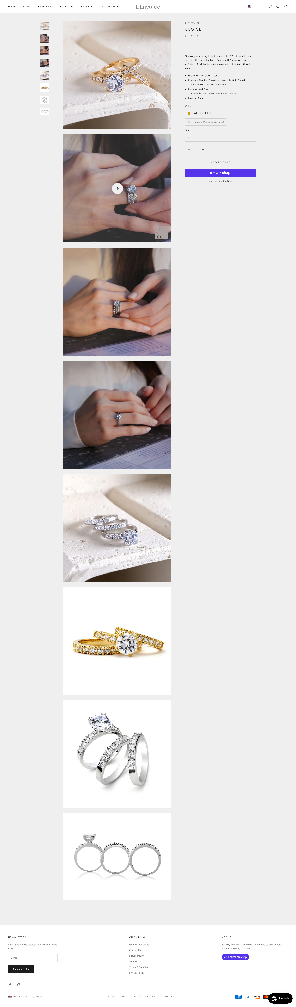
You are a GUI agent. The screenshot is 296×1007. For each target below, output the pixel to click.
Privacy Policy (136, 972)
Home (12, 6)
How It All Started (139, 944)
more (221, 80)
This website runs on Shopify (153, 997)
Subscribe (21, 968)
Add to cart (220, 162)
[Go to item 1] (45, 26)
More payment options (220, 181)
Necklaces (66, 6)
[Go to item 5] (45, 75)
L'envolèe (192, 23)
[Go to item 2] (45, 38)
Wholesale (135, 961)
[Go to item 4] (45, 63)
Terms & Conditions (139, 967)
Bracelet (88, 6)
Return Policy (136, 956)
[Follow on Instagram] (19, 984)
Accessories (111, 6)
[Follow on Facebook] (10, 984)
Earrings (44, 6)
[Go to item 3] (45, 50)
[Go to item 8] (45, 111)
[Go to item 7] (45, 100)
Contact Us (135, 950)
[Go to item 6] (45, 87)
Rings (27, 6)
